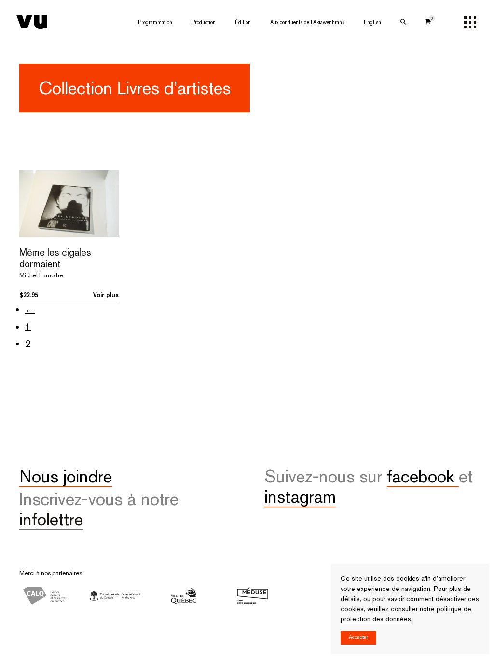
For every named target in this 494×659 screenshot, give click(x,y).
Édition (243, 22)
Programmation (155, 22)
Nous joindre (65, 476)
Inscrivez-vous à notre (98, 509)
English (372, 22)
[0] (428, 22)
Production (204, 22)
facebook (423, 476)
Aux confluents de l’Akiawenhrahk (307, 22)
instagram (300, 496)
